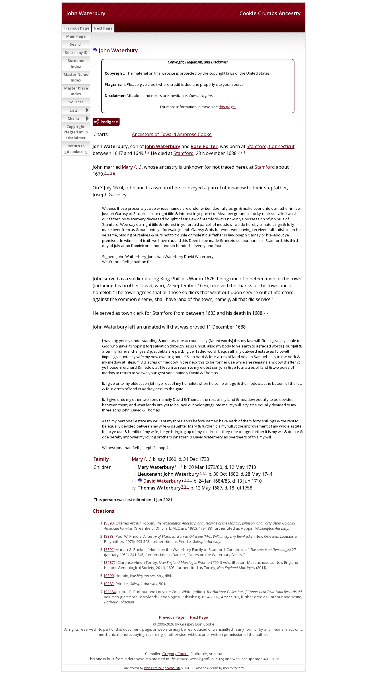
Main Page (76, 36)
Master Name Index (76, 77)
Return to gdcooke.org (76, 148)
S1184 (110, 591)
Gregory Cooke (175, 653)
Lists (74, 110)
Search (76, 44)
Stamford (183, 153)
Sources (76, 101)
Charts (73, 118)
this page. (227, 106)
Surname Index (76, 63)
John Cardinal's (154, 668)
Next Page (103, 28)
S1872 (110, 562)
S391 (109, 549)
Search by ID (76, 52)
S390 (109, 523)
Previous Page (76, 28)
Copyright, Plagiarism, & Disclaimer (76, 132)
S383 (109, 536)
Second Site (173, 668)
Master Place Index (76, 91)
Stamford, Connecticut (270, 146)
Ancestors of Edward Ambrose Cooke (172, 134)
